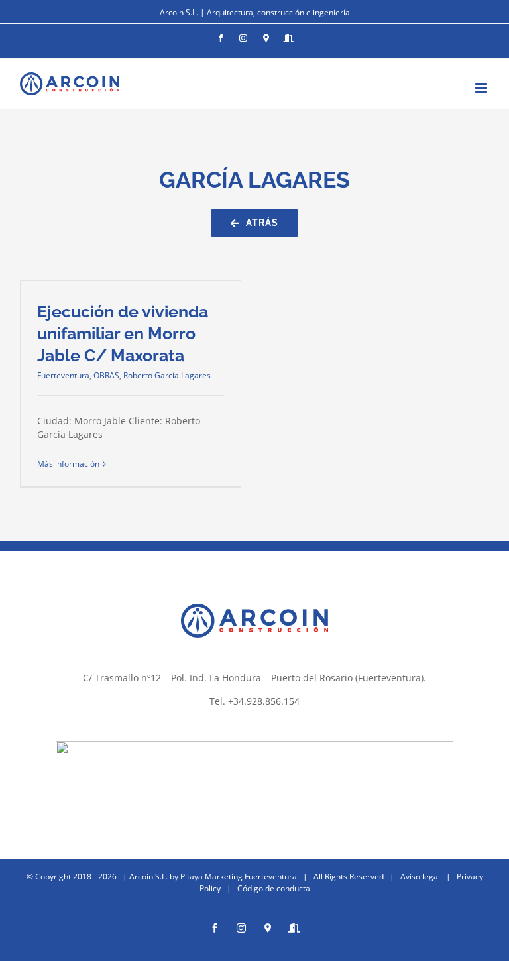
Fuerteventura (63, 375)
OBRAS (106, 375)
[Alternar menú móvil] (482, 88)
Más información (68, 463)
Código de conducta (273, 888)
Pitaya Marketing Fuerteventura (238, 876)
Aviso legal (420, 876)
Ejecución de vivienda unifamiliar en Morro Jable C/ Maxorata (122, 333)
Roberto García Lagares (167, 375)
